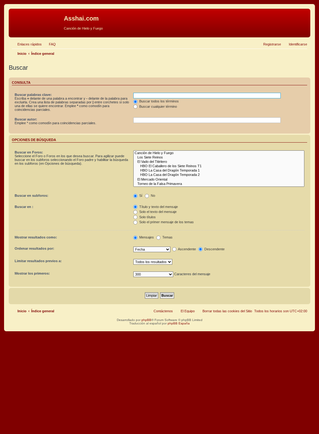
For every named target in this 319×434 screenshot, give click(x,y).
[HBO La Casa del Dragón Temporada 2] (219, 175)
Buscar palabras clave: (33, 95)
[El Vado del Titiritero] (219, 162)
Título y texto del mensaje (158, 207)
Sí (140, 195)
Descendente (214, 249)
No (152, 195)
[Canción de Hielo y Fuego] (219, 153)
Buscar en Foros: (29, 152)
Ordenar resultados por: (34, 248)
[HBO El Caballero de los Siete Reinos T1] (219, 166)
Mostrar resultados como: (36, 237)
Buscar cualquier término (157, 106)
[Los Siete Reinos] (219, 157)
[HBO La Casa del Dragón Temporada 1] (219, 170)
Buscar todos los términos (158, 101)
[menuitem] (49, 44)
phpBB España (179, 323)
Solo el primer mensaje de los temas (166, 222)
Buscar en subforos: (31, 195)
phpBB (146, 320)
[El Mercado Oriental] (219, 179)
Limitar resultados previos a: (38, 261)
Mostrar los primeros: (32, 273)
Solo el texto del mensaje (157, 212)
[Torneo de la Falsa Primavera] (219, 184)
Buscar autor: (26, 119)
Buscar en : (24, 207)
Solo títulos (147, 217)
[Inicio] (37, 20)
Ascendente (186, 249)
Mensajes (146, 237)
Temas (167, 237)
